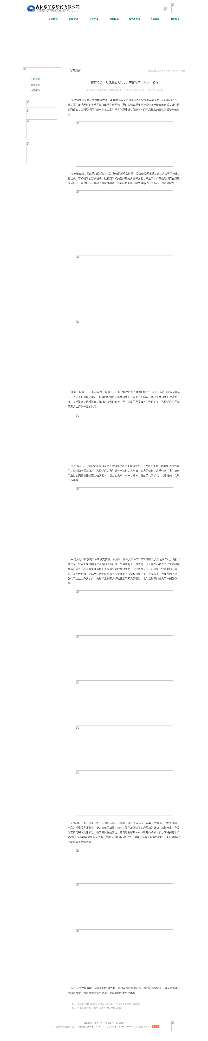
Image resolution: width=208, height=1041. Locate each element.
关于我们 (99, 1023)
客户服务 (175, 19)
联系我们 (109, 1023)
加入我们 (120, 1023)
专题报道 (35, 90)
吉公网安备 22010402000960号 (121, 1027)
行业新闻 (35, 85)
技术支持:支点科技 (143, 1027)
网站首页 (32, 19)
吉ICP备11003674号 (95, 1027)
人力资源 (154, 19)
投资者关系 (134, 19)
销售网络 (114, 19)
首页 (163, 71)
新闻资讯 (73, 19)
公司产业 (93, 19)
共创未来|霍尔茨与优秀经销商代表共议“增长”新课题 (100, 1008)
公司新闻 (35, 79)
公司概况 (53, 19)
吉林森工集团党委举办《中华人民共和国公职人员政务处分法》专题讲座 (109, 1004)
